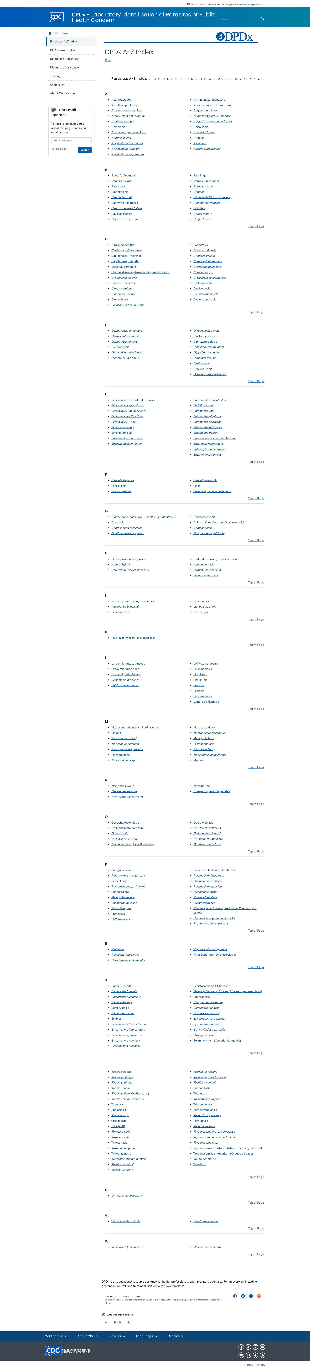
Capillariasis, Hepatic (125, 261)
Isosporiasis (201, 601)
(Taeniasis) (128, 1099)
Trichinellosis (201, 1088)
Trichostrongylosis (205, 1110)
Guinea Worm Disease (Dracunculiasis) (218, 522)
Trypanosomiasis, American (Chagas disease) (223, 1153)
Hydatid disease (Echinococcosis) (215, 559)
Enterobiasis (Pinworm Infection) (214, 438)
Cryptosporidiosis (204, 250)
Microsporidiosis (203, 744)
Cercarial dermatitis (124, 267)
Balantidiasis (119, 192)
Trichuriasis (200, 1121)
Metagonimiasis (203, 738)
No (128, 1322)
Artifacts (198, 138)
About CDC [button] (86, 1336)
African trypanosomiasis (127, 110)
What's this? (59, 149)
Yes (107, 1322)
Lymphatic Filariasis (206, 702)
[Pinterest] (248, 1355)
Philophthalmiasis (122, 897)
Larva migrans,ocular (125, 669)
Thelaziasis (118, 1110)
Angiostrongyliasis (205, 110)
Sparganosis (201, 997)
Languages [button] (145, 1336)
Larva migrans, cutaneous (128, 663)
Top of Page (256, 226)
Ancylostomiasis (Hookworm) (212, 105)
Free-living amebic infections (212, 491)
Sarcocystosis (120, 1008)
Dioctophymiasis (204, 336)
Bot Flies (199, 208)
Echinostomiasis (121, 433)
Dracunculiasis (202, 369)
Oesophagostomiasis (125, 823)
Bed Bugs (199, 175)
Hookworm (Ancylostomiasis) (130, 570)
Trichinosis (200, 1093)
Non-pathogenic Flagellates (211, 791)
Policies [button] (116, 1336)
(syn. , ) (143, 517)
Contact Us (57, 85)
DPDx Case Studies (63, 50)
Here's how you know (251, 4)
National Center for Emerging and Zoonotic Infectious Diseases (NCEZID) (149, 1299)
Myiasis (198, 760)
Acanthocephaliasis (124, 105)
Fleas (197, 486)
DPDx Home (60, 33)
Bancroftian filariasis (124, 203)
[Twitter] (248, 1347)
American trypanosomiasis (128, 132)
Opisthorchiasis (203, 823)
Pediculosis (118, 881)
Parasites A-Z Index (63, 41)
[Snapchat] (255, 1355)
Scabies (116, 1019)
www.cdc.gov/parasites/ (168, 1286)
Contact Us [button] (54, 1336)
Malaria (116, 733)
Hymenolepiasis (203, 564)
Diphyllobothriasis (205, 342)
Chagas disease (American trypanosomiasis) (140, 272)
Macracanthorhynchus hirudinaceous (135, 727)
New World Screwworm (127, 797)
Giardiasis (117, 522)
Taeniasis (117, 1104)
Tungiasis (199, 1164)
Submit (84, 150)
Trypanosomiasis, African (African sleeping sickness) (227, 1148)
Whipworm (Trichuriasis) (127, 1247)
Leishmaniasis (202, 669)
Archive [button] (174, 1336)
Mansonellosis (120, 755)
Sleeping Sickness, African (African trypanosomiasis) (227, 991)
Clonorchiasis (120, 299)
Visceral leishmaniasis (125, 1221)
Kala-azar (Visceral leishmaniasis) (133, 638)
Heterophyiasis (121, 564)
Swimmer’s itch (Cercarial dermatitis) (217, 1040)
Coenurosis (200, 245)
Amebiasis (118, 127)
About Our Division (62, 93)
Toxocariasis (119, 1143)
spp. (122, 121)
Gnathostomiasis (204, 517)
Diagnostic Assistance (64, 67)
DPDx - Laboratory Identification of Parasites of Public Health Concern (144, 17)
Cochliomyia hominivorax (127, 305)
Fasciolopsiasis (121, 491)
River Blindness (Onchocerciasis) (214, 955)
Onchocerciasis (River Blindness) (132, 844)
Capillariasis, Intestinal (126, 256)
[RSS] (262, 1355)
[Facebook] (241, 1347)
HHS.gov (248, 1365)
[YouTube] (241, 1355)
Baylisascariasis (121, 214)
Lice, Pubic (200, 680)
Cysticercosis (201, 288)
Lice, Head (200, 674)
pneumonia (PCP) (214, 918)
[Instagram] (255, 1347)
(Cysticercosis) (130, 1093)
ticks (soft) (118, 1126)
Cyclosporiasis (202, 283)
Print (108, 60)
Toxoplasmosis (121, 1153)
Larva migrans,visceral (125, 674)
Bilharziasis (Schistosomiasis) (212, 197)
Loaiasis (198, 691)
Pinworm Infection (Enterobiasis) (214, 870)
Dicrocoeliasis (120, 347)
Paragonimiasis (121, 870)
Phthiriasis (118, 914)
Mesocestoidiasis (204, 727)
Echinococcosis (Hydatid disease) (133, 400)
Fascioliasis (118, 486)
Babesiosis (118, 186)
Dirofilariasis (201, 363)
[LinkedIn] (262, 1347)
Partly (118, 1322)
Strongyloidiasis (203, 1035)
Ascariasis (200, 143)
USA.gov (260, 1365)
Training (55, 76)
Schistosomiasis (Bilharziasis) (212, 986)
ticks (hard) (118, 1121)
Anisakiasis (200, 127)
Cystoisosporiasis (204, 299)
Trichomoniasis (203, 1104)
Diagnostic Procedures (64, 59)
